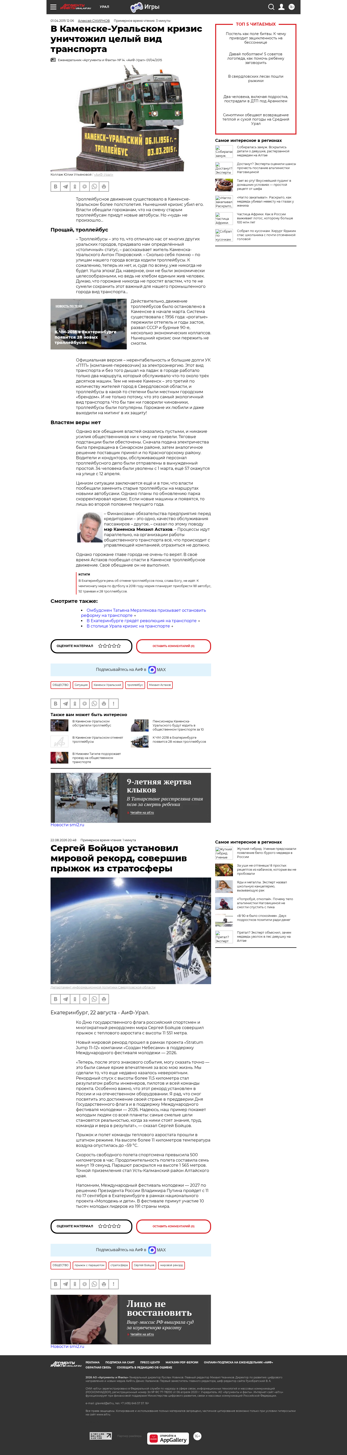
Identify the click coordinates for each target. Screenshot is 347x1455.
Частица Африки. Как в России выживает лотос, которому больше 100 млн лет (265, 218)
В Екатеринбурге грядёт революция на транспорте (142, 620)
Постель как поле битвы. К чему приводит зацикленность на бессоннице (256, 38)
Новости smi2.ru (67, 824)
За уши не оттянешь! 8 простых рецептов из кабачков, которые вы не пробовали (266, 869)
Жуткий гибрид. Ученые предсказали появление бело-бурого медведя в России (266, 853)
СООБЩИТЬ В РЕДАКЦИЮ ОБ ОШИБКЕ (144, 1367)
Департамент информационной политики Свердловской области (103, 987)
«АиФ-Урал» (103, 174)
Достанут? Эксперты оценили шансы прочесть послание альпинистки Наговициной (266, 168)
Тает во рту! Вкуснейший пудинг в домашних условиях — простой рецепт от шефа (264, 185)
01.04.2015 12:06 (62, 21)
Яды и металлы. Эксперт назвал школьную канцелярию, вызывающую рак (262, 886)
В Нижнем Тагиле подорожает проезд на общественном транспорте (96, 758)
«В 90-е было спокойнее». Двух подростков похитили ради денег (264, 918)
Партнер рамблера (129, 1435)
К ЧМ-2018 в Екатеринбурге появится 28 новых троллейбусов (179, 739)
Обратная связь (98, 1367)
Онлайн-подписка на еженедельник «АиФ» (238, 1362)
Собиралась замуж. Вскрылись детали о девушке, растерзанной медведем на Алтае (263, 151)
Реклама (93, 1362)
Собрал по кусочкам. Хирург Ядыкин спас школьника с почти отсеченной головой (266, 235)
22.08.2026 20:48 (63, 840)
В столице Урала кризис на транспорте (128, 626)
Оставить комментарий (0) (174, 646)
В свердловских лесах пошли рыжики (255, 78)
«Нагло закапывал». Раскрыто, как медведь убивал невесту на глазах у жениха (265, 201)
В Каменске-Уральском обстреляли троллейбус (91, 723)
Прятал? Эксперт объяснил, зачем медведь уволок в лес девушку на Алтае (264, 937)
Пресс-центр (150, 1362)
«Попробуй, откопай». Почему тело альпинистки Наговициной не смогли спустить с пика (265, 903)
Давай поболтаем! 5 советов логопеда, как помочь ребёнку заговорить (255, 58)
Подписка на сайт (119, 1362)
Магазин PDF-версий (182, 1362)
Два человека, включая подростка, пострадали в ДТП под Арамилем (256, 99)
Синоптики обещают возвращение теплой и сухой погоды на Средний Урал (256, 119)
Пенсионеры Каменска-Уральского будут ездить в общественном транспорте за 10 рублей (178, 727)
